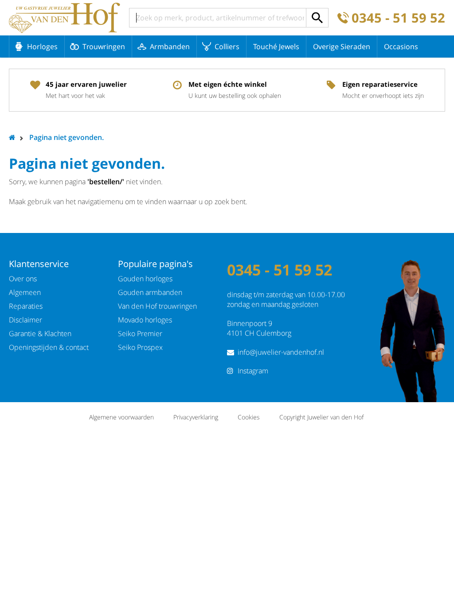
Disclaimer (25, 320)
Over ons (23, 278)
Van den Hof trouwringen (157, 306)
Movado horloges (145, 320)
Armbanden (170, 46)
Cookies (249, 417)
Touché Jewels (276, 46)
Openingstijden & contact (49, 347)
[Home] (64, 17)
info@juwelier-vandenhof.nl (281, 352)
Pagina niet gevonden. (66, 137)
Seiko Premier (140, 333)
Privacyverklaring (195, 417)
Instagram (253, 371)
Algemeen (25, 292)
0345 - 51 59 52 (398, 18)
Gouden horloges (145, 278)
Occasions (401, 46)
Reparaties (26, 306)
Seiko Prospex (140, 347)
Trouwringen (103, 46)
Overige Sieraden (341, 46)
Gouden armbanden (150, 292)
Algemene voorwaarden (121, 417)
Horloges (42, 46)
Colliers (227, 46)
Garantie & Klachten (40, 333)
